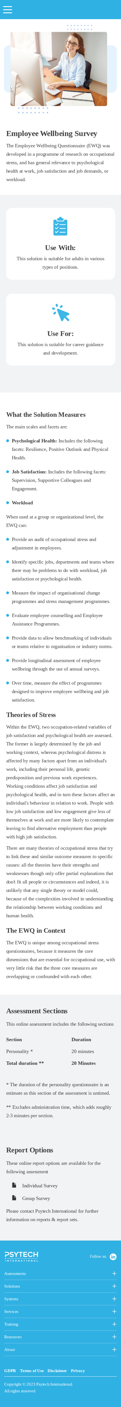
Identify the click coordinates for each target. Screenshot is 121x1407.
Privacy (78, 1370)
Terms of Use (32, 1370)
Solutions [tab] (39, 1287)
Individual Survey (39, 1185)
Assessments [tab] (34, 1274)
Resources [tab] (24, 1337)
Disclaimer (57, 1370)
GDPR (10, 1370)
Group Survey (35, 1198)
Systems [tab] (25, 1299)
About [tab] (18, 1350)
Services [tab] (38, 1312)
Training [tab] (40, 1325)
